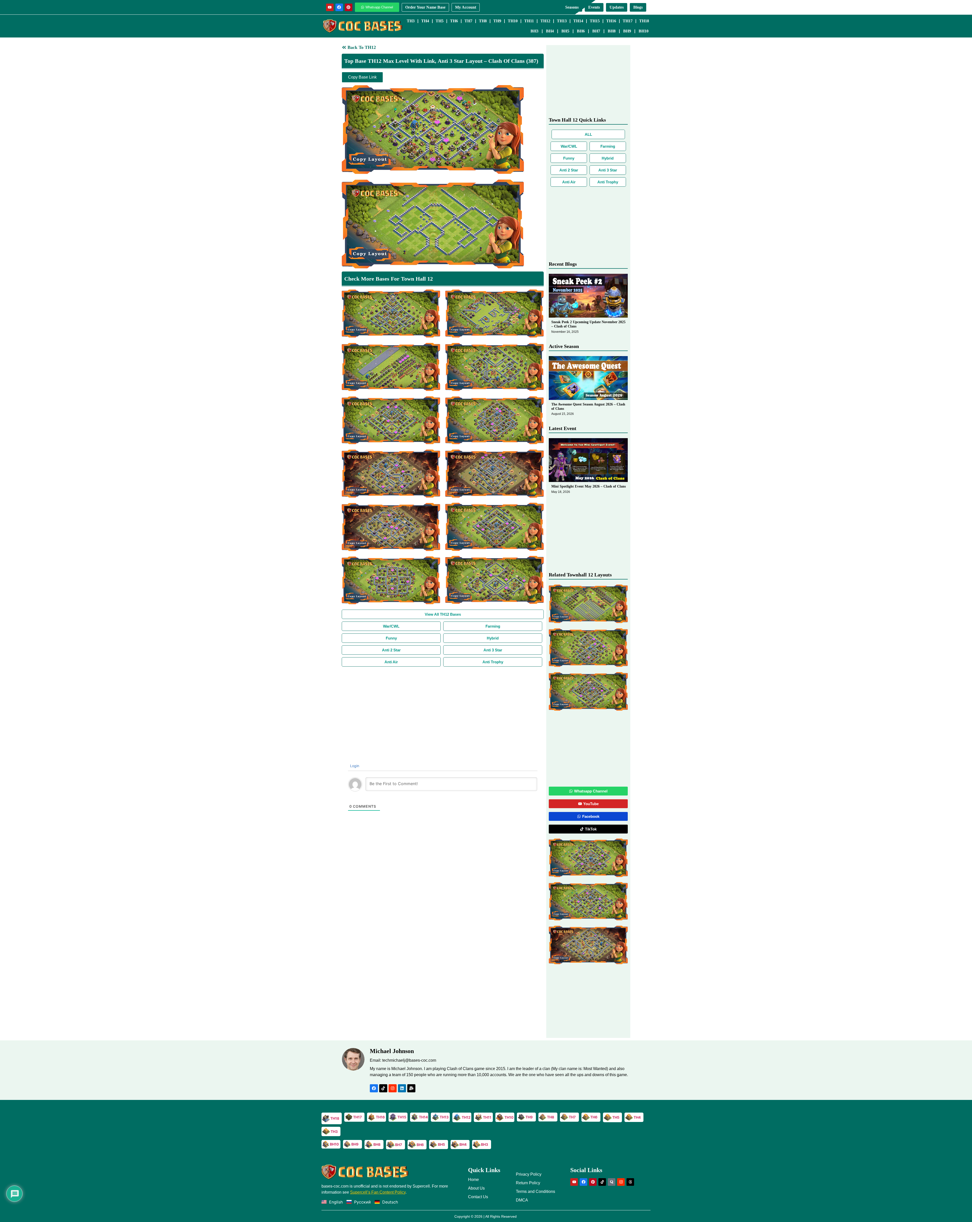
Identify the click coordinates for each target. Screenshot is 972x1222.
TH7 (468, 21)
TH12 (545, 21)
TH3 (411, 21)
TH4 (425, 21)
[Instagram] (393, 1088)
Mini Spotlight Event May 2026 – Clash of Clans (588, 486)
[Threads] (630, 1182)
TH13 (562, 21)
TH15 (595, 21)
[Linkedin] (402, 1088)
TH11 (529, 21)
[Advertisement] (443, 704)
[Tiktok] (383, 1088)
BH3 (534, 31)
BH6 (581, 31)
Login (354, 766)
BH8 (612, 31)
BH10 (644, 31)
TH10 (513, 21)
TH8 (483, 21)
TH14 (578, 21)
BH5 (565, 31)
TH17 (628, 21)
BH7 (596, 31)
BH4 (550, 31)
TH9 (497, 21)
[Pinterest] (348, 7)
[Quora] (611, 1182)
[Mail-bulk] (411, 1088)
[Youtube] (330, 7)
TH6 (454, 21)
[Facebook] (339, 7)
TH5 (439, 21)
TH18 (644, 21)
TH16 (611, 21)
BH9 (627, 31)
